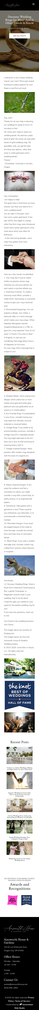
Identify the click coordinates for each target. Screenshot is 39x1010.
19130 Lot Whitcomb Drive (15, 947)
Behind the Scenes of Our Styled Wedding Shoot (19, 859)
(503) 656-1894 (11, 988)
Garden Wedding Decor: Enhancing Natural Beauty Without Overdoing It (19, 817)
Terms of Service (22, 1001)
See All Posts (19, 36)
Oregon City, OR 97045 (14, 950)
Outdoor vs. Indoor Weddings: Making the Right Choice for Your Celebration (19, 769)
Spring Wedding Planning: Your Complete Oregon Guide (19, 838)
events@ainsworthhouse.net (15, 984)
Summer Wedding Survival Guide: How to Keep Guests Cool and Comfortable (19, 794)
